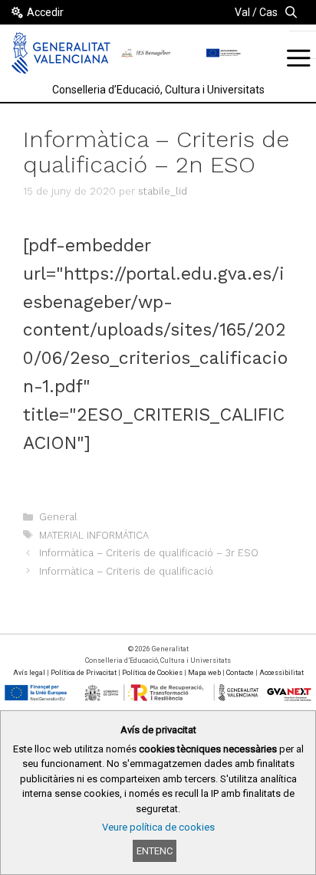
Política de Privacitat (84, 673)
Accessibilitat (281, 673)
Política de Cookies (152, 673)
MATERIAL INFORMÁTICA (94, 535)
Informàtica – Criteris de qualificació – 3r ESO (148, 553)
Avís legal (29, 673)
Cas (268, 12)
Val (242, 12)
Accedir (45, 12)
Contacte (240, 673)
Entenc (155, 851)
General (58, 517)
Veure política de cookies (158, 827)
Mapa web (204, 673)
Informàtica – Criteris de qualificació (126, 571)
